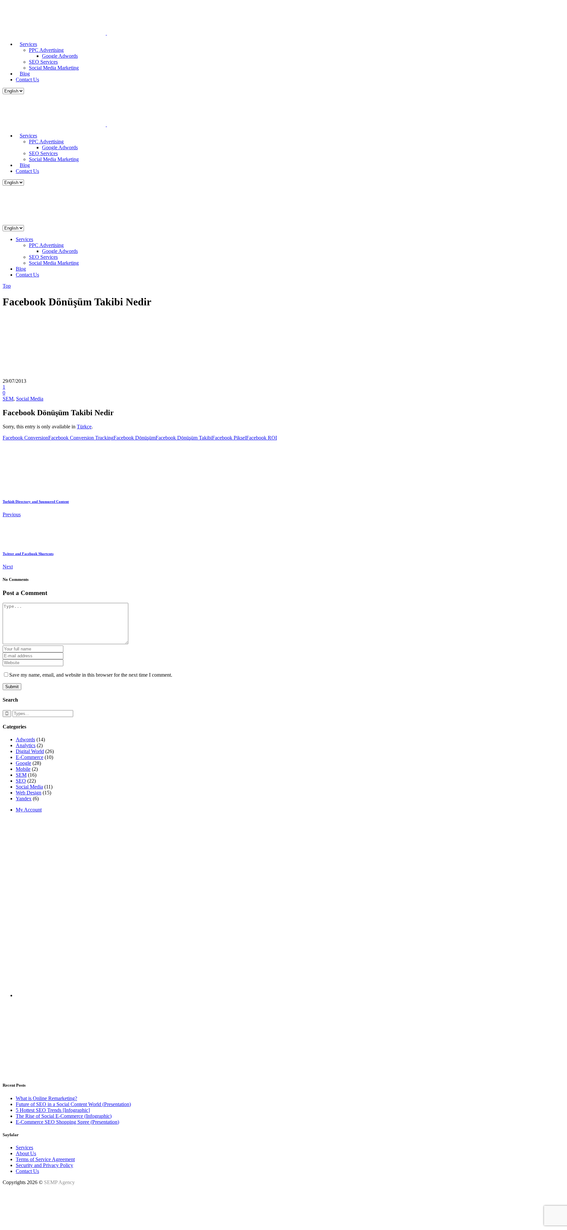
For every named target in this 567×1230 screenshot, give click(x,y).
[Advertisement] (199, 864)
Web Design (28, 792)
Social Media (29, 398)
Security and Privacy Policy (44, 1165)
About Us (26, 1153)
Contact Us (27, 1171)
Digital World (30, 751)
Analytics (25, 745)
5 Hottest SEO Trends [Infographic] (53, 1110)
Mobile (23, 769)
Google (23, 763)
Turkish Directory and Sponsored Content (36, 501)
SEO (21, 781)
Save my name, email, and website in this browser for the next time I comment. (90, 675)
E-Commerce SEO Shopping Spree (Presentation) (67, 1122)
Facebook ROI (261, 438)
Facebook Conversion (25, 438)
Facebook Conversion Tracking (81, 438)
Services (24, 1147)
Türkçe (84, 426)
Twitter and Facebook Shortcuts (28, 554)
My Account (29, 809)
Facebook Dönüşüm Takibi (184, 438)
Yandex (24, 798)
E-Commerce (29, 757)
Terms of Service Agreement (45, 1159)
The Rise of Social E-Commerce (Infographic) (64, 1116)
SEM (8, 398)
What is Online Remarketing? (46, 1098)
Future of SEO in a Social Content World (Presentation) (73, 1104)
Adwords (25, 739)
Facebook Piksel (229, 438)
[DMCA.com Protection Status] (19, 1221)
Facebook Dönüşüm (135, 438)
